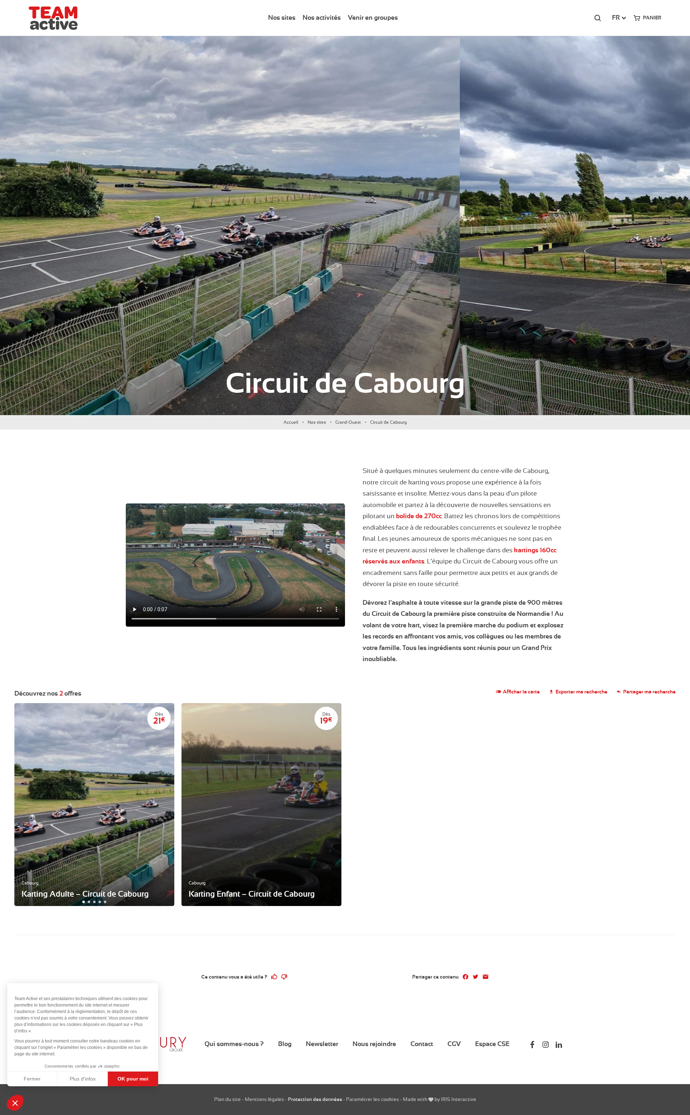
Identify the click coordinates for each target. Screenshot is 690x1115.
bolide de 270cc (419, 516)
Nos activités (322, 17)
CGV (454, 1043)
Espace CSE (492, 1043)
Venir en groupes (373, 17)
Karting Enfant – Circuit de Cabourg (252, 893)
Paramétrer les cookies (372, 1099)
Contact (421, 1043)
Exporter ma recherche (581, 691)
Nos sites (281, 17)
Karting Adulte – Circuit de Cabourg (85, 893)
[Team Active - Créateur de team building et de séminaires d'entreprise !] (53, 18)
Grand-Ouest (348, 422)
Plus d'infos (83, 1079)
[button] (15, 1102)
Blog (284, 1043)
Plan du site (227, 1099)
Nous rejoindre (374, 1043)
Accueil (291, 422)
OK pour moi (133, 1079)
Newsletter (322, 1043)
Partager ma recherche (649, 691)
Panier (652, 17)
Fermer (32, 1079)
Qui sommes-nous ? (234, 1043)
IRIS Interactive (458, 1099)
